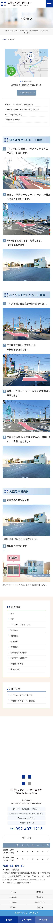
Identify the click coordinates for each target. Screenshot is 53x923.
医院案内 (13, 897)
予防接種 (14, 636)
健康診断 (14, 641)
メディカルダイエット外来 (21, 695)
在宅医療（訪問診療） (20, 658)
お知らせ (39, 907)
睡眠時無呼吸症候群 (19, 653)
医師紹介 (39, 892)
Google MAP (25, 92)
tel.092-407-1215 (26, 828)
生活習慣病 (15, 669)
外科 (12, 619)
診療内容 (39, 897)
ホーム (13, 892)
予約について (40, 902)
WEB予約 (28, 920)
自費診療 (13, 902)
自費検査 (14, 647)
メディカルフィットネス (20, 625)
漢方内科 (14, 630)
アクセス (45, 920)
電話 (10, 920)
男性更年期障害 (17, 664)
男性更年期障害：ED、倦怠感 (23, 701)
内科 (12, 613)
